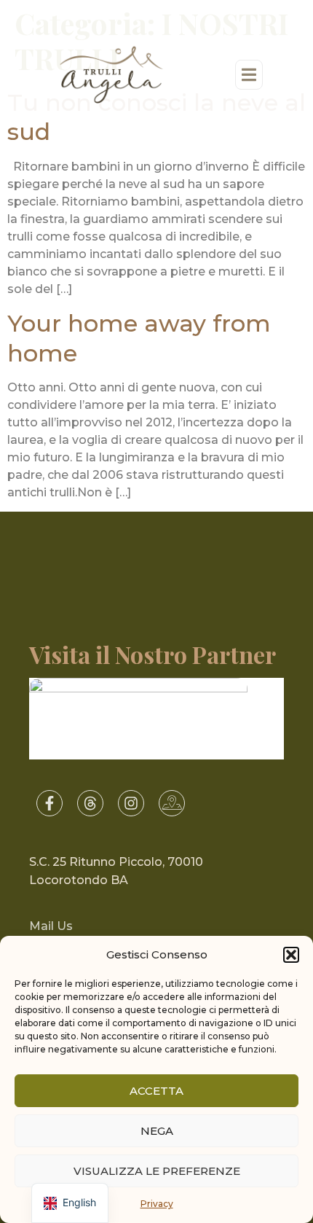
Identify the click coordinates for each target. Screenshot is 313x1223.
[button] (291, 954)
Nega (156, 1131)
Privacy (156, 1203)
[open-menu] (249, 75)
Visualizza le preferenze (157, 1171)
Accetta (156, 1091)
